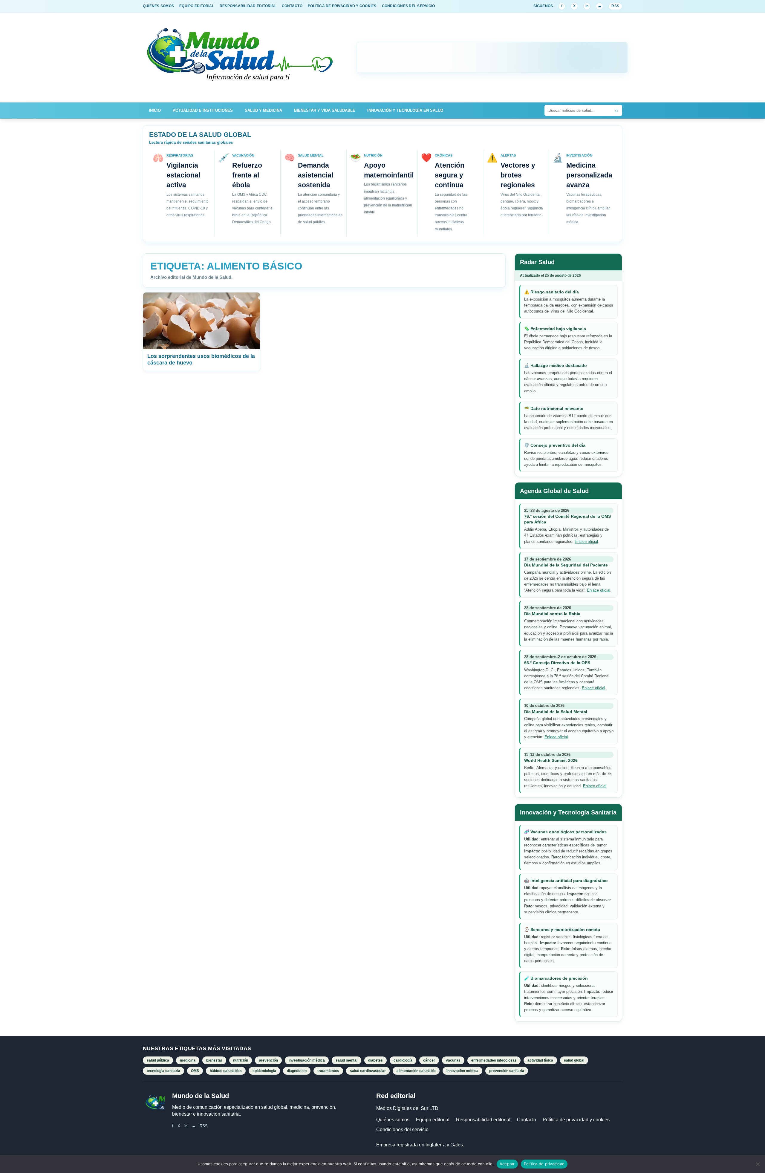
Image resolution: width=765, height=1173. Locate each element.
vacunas (453, 1060)
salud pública (158, 1060)
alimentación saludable (416, 1071)
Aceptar (507, 1163)
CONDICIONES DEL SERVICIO (408, 6)
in (586, 6)
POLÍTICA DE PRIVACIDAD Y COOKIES (342, 6)
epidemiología (264, 1071)
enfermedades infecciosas (494, 1060)
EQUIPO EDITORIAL (196, 6)
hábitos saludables (226, 1071)
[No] (758, 1164)
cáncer (429, 1060)
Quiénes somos (392, 1119)
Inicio (155, 110)
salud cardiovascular (368, 1071)
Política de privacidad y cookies (576, 1119)
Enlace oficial (586, 541)
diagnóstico (297, 1071)
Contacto (526, 1119)
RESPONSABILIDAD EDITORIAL (248, 6)
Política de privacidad (544, 1163)
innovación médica (462, 1071)
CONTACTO (292, 6)
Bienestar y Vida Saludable (324, 110)
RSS (615, 6)
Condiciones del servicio (402, 1129)
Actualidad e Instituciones (203, 110)
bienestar (214, 1060)
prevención (268, 1060)
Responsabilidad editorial (483, 1119)
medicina (187, 1060)
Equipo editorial (432, 1119)
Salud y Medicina (263, 110)
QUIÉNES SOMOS (158, 6)
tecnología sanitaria (163, 1071)
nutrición (240, 1060)
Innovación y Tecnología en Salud (405, 110)
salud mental (346, 1060)
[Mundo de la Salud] (240, 57)
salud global (574, 1060)
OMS (195, 1071)
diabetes (375, 1060)
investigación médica (307, 1060)
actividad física (540, 1060)
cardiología (403, 1060)
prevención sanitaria (506, 1071)
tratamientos (328, 1071)
